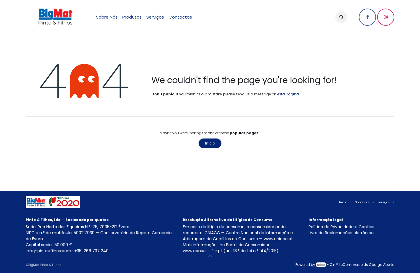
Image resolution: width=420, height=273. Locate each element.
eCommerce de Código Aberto (367, 264)
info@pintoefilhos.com (48, 251)
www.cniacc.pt (278, 239)
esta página (288, 94)
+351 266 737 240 (91, 251)
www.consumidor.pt (202, 251)
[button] (341, 17)
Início (210, 143)
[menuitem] (107, 17)
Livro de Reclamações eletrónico (341, 233)
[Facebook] (367, 17)
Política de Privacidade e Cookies (341, 227)
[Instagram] (385, 17)
